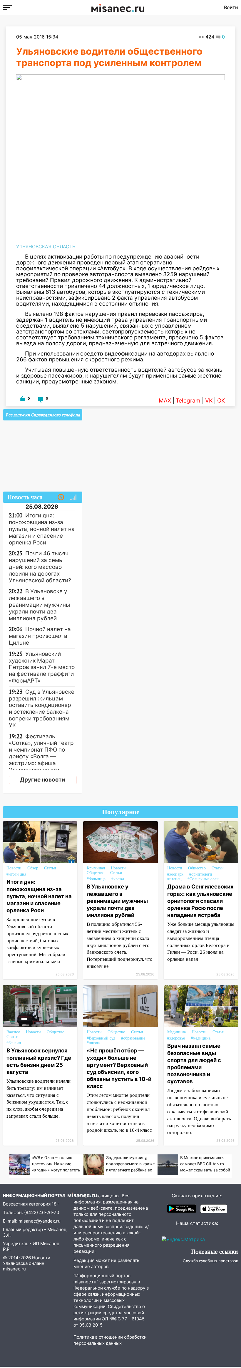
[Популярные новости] (73, 497)
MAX (165, 400)
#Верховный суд (101, 1038)
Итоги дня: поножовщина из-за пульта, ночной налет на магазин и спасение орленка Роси (39, 896)
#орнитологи (200, 874)
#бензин (13, 1043)
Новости (13, 868)
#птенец (174, 879)
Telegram (188, 400)
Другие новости (42, 779)
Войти (231, 7)
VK (208, 400)
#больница (96, 879)
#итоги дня (16, 874)
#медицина (200, 1038)
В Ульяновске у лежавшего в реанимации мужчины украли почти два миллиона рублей (117, 900)
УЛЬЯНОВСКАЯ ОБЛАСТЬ (45, 246)
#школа (93, 1043)
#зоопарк (175, 874)
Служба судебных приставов (210, 1260)
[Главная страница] (118, 7)
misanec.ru (14, 1269)
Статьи (50, 868)
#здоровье (176, 1038)
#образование (133, 1038)
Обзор (32, 868)
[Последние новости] (61, 497)
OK (221, 400)
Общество (95, 873)
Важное (13, 1032)
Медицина (176, 1032)
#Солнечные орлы (203, 879)
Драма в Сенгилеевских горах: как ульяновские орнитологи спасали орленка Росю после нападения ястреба (200, 900)
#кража (117, 879)
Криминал (96, 868)
